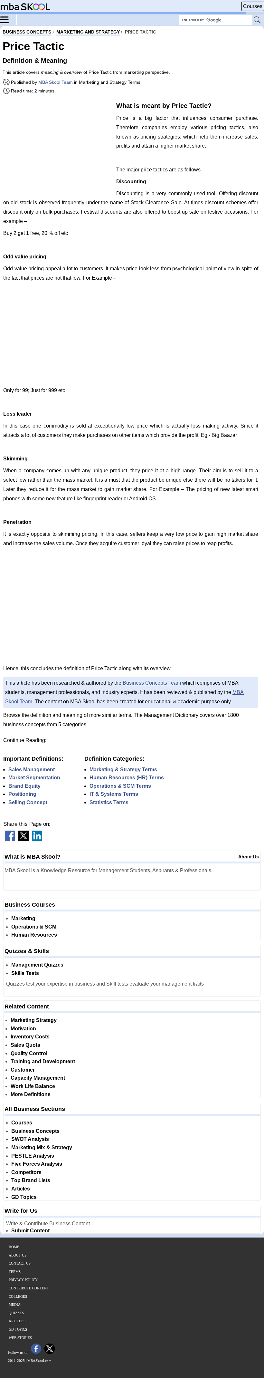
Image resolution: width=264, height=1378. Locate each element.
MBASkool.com (39, 1361)
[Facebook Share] (10, 839)
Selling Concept (27, 802)
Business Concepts (35, 1131)
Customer (23, 1070)
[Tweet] (23, 839)
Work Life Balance (33, 1086)
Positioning (22, 794)
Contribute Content (29, 1288)
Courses (252, 6)
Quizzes (16, 1313)
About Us (248, 856)
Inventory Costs (30, 1036)
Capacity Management (38, 1078)
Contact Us (20, 1263)
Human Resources (34, 935)
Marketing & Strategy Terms (123, 769)
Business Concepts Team (152, 683)
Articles (20, 1188)
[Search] (257, 20)
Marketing (23, 918)
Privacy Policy (23, 1280)
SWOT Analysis (30, 1139)
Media (15, 1304)
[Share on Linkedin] (37, 839)
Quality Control (29, 1053)
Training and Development (43, 1061)
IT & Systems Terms (114, 794)
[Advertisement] (57, 146)
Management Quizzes (37, 965)
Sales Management (31, 769)
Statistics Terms (109, 802)
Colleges (18, 1296)
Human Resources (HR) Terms (127, 777)
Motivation (23, 1028)
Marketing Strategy (34, 1020)
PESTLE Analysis (32, 1156)
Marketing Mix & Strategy (41, 1147)
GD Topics (24, 1197)
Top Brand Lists (30, 1180)
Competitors (26, 1172)
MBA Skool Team (55, 82)
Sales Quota (25, 1045)
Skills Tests (25, 973)
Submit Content (30, 1230)
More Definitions (31, 1094)
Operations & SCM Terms (120, 786)
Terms (15, 1272)
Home (14, 1247)
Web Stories (20, 1338)
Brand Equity (24, 786)
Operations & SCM (33, 927)
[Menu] (8, 19)
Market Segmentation (34, 777)
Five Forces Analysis (36, 1164)
